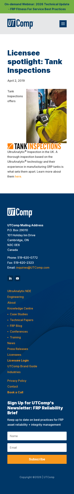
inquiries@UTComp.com (32, 267)
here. (18, 176)
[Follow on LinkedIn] (10, 278)
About (11, 302)
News (11, 343)
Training (15, 337)
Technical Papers (21, 320)
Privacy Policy (16, 380)
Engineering (15, 297)
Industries (13, 372)
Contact (12, 386)
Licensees (14, 354)
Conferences (19, 331)
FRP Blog (16, 326)
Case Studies (19, 314)
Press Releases (17, 349)
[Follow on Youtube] (17, 278)
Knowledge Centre (20, 308)
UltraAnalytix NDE (19, 291)
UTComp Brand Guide (22, 366)
